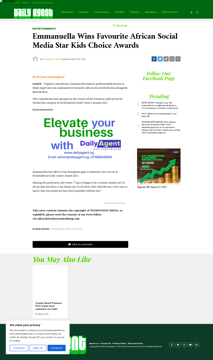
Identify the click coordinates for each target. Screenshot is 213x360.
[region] (38, 337)
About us (26, 2)
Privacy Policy (119, 343)
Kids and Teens (73, 229)
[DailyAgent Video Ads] (80, 165)
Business (150, 12)
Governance (102, 12)
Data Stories (170, 12)
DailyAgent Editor (51, 59)
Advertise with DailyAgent (43, 2)
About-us (94, 343)
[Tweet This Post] (160, 59)
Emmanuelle (57, 229)
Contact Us (105, 343)
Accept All (56, 348)
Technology (120, 25)
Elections (67, 12)
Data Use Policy (135, 343)
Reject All (38, 348)
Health (119, 12)
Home (17, 2)
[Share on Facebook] (154, 59)
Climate (134, 12)
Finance (84, 12)
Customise (19, 348)
